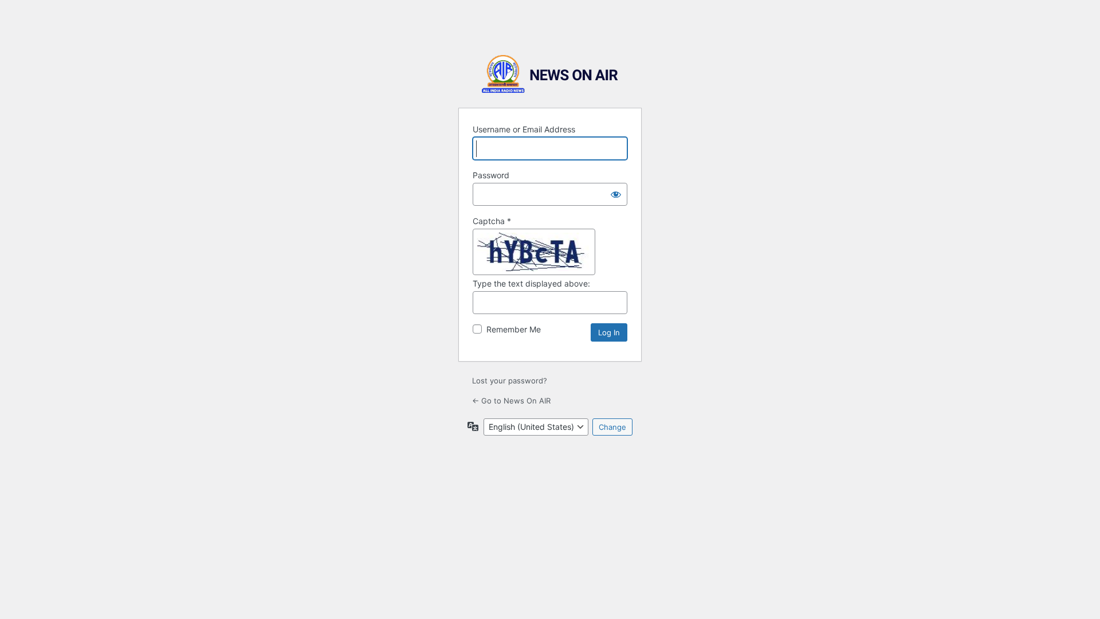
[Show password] (615, 194)
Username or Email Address (524, 129)
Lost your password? (509, 380)
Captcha (492, 221)
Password (491, 175)
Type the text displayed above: (531, 283)
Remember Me (513, 329)
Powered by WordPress (550, 74)
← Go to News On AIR (511, 400)
